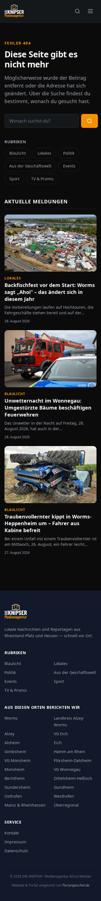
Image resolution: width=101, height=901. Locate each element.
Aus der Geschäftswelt (30, 166)
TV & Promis (42, 178)
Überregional (66, 805)
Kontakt (11, 833)
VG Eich (61, 733)
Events (69, 166)
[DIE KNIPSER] (14, 11)
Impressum (15, 841)
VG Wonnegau (67, 769)
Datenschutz (16, 850)
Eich (58, 742)
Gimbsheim (15, 751)
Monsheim (14, 769)
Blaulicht (17, 153)
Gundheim (64, 787)
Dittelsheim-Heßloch (73, 778)
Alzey (9, 733)
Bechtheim (14, 778)
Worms (11, 718)
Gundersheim (17, 787)
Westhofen (64, 796)
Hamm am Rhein (69, 751)
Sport (14, 178)
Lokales (44, 153)
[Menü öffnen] (90, 11)
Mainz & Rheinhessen (24, 805)
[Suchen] (77, 11)
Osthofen (13, 796)
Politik (68, 153)
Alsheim (12, 742)
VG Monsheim (17, 760)
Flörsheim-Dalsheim (72, 760)
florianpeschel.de (76, 885)
